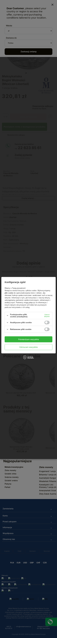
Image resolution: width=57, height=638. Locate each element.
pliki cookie (9, 293)
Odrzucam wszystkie (28, 347)
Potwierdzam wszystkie (28, 339)
